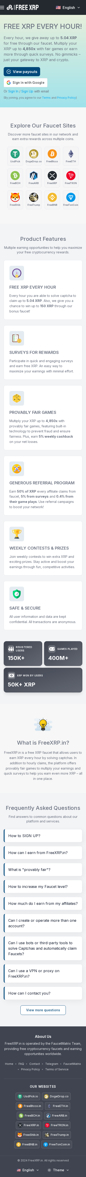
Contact (34, 1064)
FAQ (21, 1064)
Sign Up (27, 91)
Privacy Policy (66, 97)
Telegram (51, 1064)
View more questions (43, 1010)
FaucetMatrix (72, 1064)
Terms (46, 97)
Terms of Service (57, 1069)
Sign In (13, 91)
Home (9, 1064)
